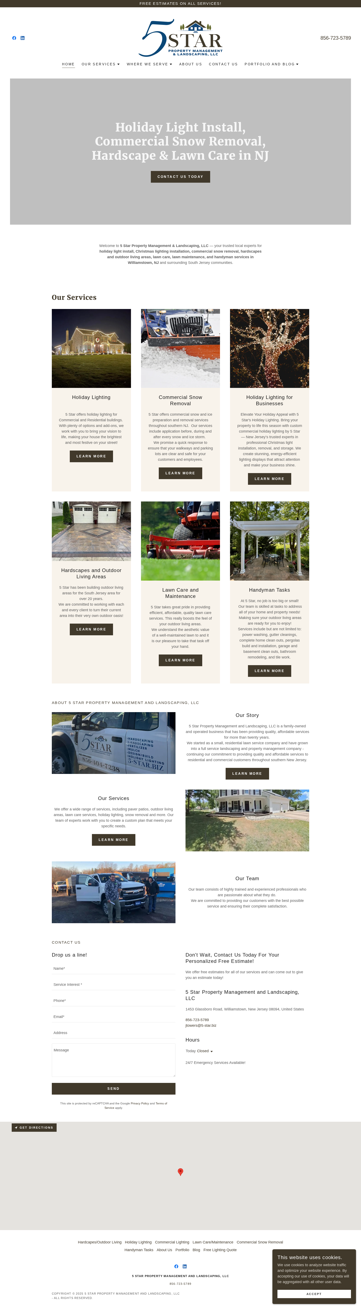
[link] (14, 38)
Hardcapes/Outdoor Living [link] (100, 1242)
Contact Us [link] (223, 64)
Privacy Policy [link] (140, 1103)
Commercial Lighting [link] (172, 1242)
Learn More (91, 456)
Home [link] (68, 64)
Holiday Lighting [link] (138, 1242)
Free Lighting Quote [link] (220, 1250)
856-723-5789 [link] (335, 38)
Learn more (247, 773)
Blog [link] (196, 1250)
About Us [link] (190, 64)
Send (113, 1088)
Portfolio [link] (182, 1250)
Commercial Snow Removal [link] (260, 1242)
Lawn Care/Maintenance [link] (213, 1242)
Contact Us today (181, 176)
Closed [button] (203, 1051)
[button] (101, 64)
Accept (314, 1294)
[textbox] (113, 968)
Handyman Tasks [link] (139, 1250)
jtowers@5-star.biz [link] (201, 1025)
